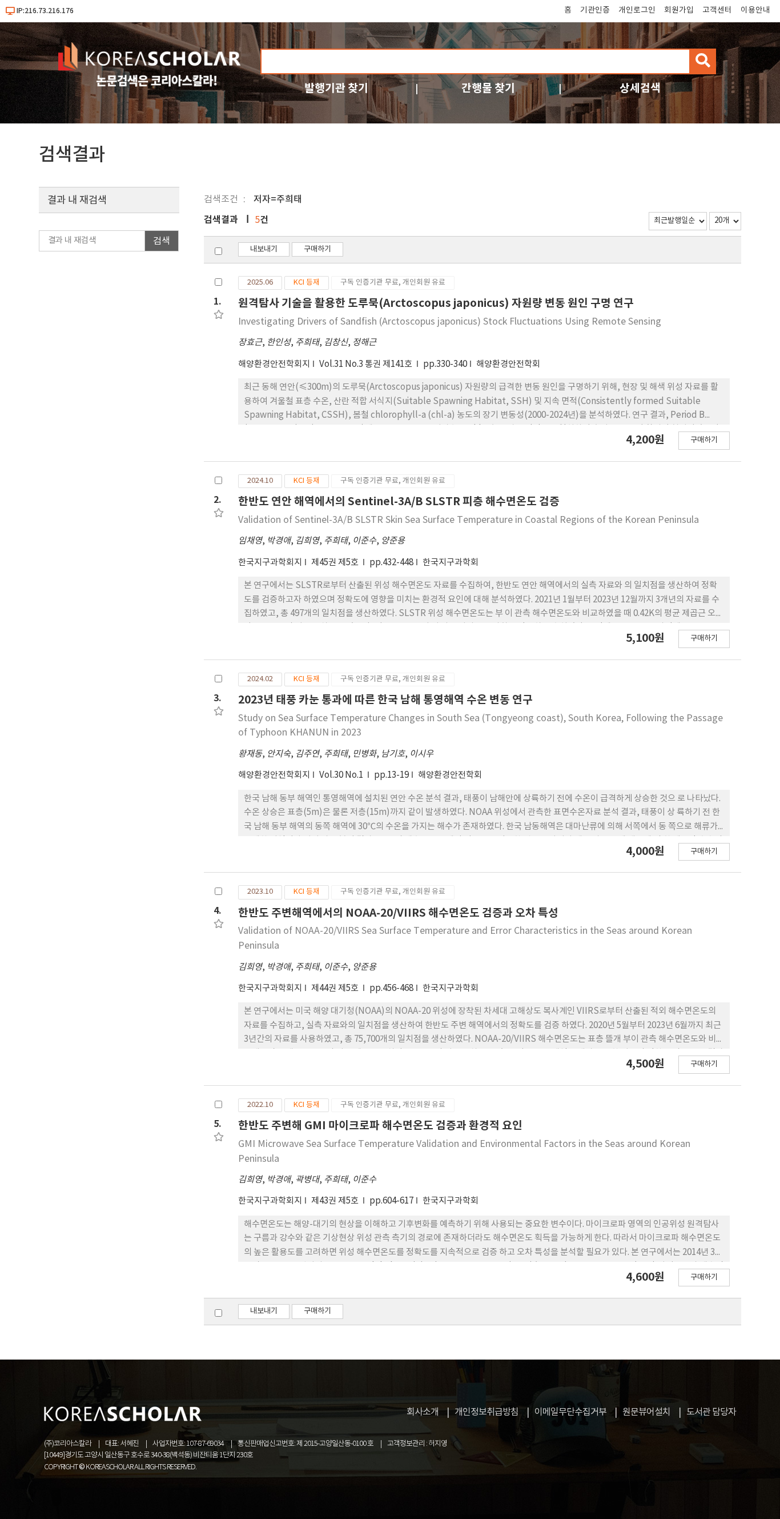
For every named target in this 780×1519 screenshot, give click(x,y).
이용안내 (755, 10)
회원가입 (679, 10)
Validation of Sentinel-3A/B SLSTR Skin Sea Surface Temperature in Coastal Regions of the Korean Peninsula (468, 520)
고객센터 (717, 10)
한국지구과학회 (451, 562)
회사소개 (423, 1412)
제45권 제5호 (335, 562)
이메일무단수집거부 (570, 1412)
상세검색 (640, 88)
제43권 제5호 (335, 1201)
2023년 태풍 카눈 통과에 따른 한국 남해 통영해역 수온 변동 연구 (385, 699)
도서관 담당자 (711, 1412)
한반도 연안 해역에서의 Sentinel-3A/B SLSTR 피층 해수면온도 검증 (399, 501)
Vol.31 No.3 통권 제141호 (366, 364)
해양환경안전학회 (508, 364)
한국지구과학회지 (270, 562)
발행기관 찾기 (336, 88)
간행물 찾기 (488, 88)
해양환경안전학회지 (274, 364)
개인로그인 (637, 10)
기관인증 (595, 10)
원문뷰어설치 (646, 1412)
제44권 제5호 (335, 988)
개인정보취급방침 (486, 1412)
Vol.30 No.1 (342, 775)
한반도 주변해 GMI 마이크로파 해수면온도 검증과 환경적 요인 (380, 1125)
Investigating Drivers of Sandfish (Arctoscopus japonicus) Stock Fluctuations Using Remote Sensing (449, 322)
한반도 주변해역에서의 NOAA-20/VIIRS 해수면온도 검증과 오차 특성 (398, 913)
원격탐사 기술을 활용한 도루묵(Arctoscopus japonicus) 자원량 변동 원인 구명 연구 (436, 303)
